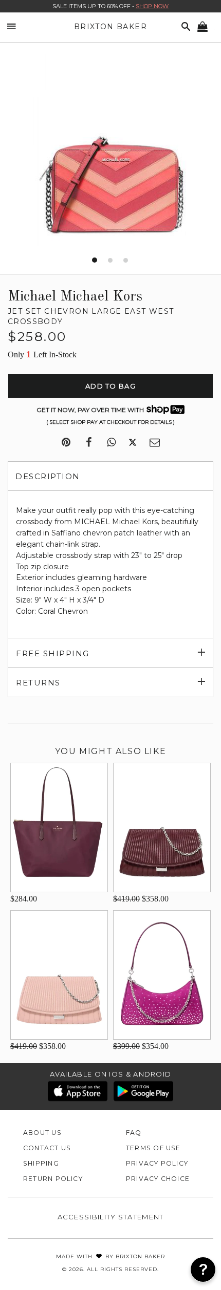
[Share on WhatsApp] (111, 442)
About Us (42, 1132)
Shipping (41, 1163)
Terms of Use (153, 1148)
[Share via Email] (155, 442)
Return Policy (53, 1178)
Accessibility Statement (111, 1217)
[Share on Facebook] (88, 442)
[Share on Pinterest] (66, 442)
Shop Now (152, 6)
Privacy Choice (158, 1178)
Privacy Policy (157, 1163)
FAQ (134, 1132)
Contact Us (47, 1148)
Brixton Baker (110, 26)
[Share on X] (132, 442)
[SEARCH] (184, 26)
